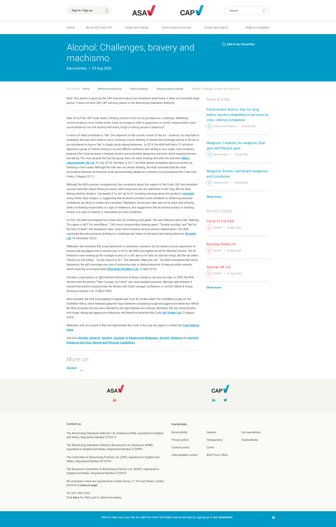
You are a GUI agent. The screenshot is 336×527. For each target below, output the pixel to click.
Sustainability (249, 440)
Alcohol (71, 368)
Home (70, 27)
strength (188, 193)
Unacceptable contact (185, 455)
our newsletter (223, 517)
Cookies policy (181, 447)
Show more (214, 196)
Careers (211, 432)
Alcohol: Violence (170, 338)
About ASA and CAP (99, 27)
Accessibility (179, 432)
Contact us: (74, 424)
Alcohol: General (89, 338)
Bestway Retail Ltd (220, 244)
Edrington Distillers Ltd (123, 269)
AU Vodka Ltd (172, 312)
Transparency (214, 440)
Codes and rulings (137, 27)
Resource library (139, 88)
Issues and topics (216, 27)
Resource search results (170, 88)
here (76, 497)
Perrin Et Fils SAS (220, 221)
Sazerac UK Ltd (218, 267)
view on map (88, 485)
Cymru (210, 447)
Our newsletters (251, 432)
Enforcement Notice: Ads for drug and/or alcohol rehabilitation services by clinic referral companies (237, 114)
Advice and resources (176, 27)
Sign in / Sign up (82, 10)
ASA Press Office (217, 455)
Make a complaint (258, 27)
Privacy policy (180, 440)
